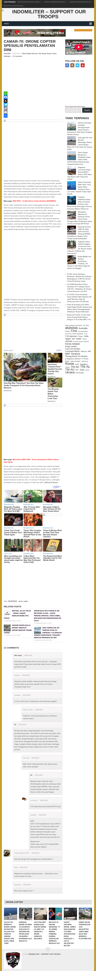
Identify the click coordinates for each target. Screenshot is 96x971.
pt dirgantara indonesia (73, 359)
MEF (67, 354)
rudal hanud (84, 361)
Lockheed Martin (72, 351)
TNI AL (85, 366)
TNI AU (69, 369)
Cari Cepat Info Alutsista (75, 106)
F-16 (85, 333)
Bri (15, 724)
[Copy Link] (33, 108)
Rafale (67, 361)
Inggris (68, 339)
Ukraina (70, 372)
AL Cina (86, 325)
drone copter (23, 601)
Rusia (69, 363)
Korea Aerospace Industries (81, 341)
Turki (82, 370)
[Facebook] (33, 97)
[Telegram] (33, 104)
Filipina (80, 336)
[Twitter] (77, 65)
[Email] (33, 112)
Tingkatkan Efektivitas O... (13, 6)
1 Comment (7, 635)
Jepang (84, 339)
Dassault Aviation (83, 331)
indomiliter (7, 53)
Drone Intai (68, 333)
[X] (33, 101)
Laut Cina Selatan (72, 349)
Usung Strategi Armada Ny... (81, 2)
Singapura (83, 364)
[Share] (33, 116)
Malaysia (84, 351)
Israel (78, 339)
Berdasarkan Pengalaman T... (29, 2)
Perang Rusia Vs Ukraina (76, 356)
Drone (54, 53)
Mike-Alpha (18, 655)
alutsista (71, 328)
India (86, 336)
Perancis (75, 354)
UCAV (87, 370)
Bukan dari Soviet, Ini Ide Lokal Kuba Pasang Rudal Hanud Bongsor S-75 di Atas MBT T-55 (79, 317)
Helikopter (7, 56)
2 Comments (38, 623)
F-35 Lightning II (71, 336)
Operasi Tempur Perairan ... (55, 2)
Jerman (68, 341)
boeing (67, 331)
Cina (74, 331)
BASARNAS (12, 601)
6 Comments (8, 621)
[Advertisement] (33, 75)
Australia (83, 328)
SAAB (77, 364)
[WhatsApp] (33, 93)
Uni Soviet (80, 373)
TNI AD (75, 367)
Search (87, 110)
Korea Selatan (72, 344)
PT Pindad (85, 359)
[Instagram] (72, 65)
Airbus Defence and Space (73, 325)
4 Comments (38, 640)
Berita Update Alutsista (30, 53)
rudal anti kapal (75, 361)
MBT (89, 351)
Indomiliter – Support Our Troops (44, 954)
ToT (77, 370)
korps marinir (71, 346)
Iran (73, 339)
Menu (6, 24)
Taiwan (67, 367)
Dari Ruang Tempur (45, 53)
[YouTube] (83, 65)
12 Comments (17, 56)
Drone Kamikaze (77, 333)
